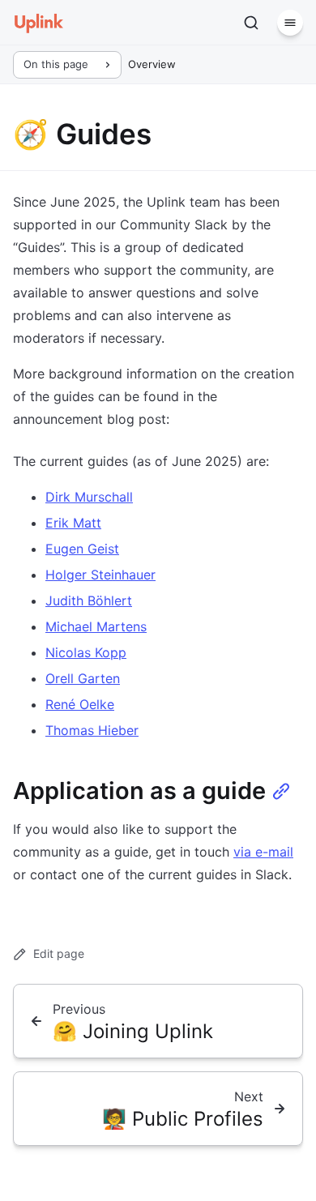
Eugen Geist (82, 549)
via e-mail (263, 852)
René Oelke (79, 704)
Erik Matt (73, 523)
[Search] (251, 22)
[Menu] (290, 23)
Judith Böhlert (88, 600)
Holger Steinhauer (100, 574)
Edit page (58, 953)
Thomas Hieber (92, 730)
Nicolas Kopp (85, 652)
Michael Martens (96, 626)
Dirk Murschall (89, 497)
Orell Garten (82, 678)
